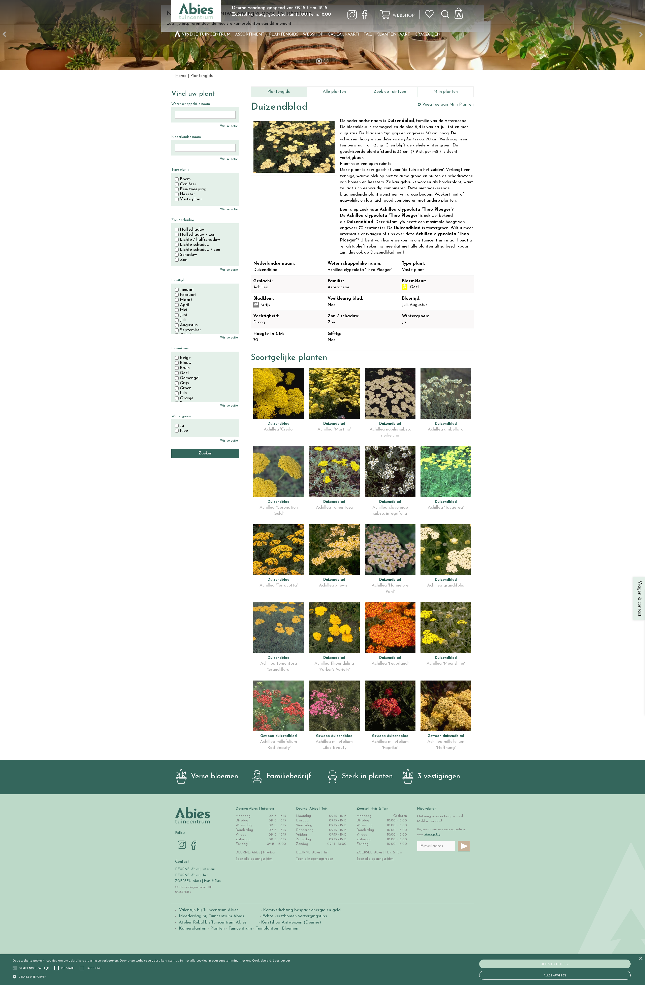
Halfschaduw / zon (197, 234)
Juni (183, 315)
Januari (187, 290)
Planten (217, 928)
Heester (187, 194)
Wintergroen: (181, 416)
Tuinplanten (267, 928)
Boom (185, 179)
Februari (188, 295)
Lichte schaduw (194, 245)
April (184, 305)
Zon (183, 260)
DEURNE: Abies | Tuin (191, 875)
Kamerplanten (192, 928)
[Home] (177, 34)
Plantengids (278, 91)
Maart (186, 300)
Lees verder (281, 960)
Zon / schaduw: (183, 220)
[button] (34, 968)
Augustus (189, 325)
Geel (184, 373)
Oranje (187, 398)
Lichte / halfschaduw (200, 239)
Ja (182, 425)
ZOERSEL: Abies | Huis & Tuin (198, 881)
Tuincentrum (240, 928)
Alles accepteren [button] (554, 964)
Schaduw (188, 255)
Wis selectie (229, 126)
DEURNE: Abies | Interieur (195, 869)
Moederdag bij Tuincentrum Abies (211, 916)
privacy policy (432, 834)
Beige (185, 358)
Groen (185, 388)
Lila (183, 393)
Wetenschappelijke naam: (191, 104)
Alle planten (334, 91)
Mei (183, 310)
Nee (184, 431)
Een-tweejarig (193, 189)
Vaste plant (191, 199)
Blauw (185, 363)
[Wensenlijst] (431, 10)
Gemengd (189, 378)
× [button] (640, 959)
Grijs (184, 383)
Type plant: (180, 170)
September (190, 330)
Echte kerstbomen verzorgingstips (294, 916)
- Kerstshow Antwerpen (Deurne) (289, 922)
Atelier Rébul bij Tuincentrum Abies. (213, 922)
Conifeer (188, 184)
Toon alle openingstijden (254, 858)
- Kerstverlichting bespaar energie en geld (300, 910)
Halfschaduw (192, 229)
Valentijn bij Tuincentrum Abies (208, 910)
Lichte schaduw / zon (200, 250)
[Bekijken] (462, 12)
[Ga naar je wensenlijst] (431, 16)
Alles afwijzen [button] (555, 975)
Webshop (403, 15)
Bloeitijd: (178, 280)
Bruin (185, 368)
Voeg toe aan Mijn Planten (448, 104)
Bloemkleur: (180, 348)
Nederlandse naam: (186, 137)
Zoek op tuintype (389, 91)
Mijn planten (445, 91)
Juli (183, 320)
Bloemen (290, 928)
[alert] (322, 969)
